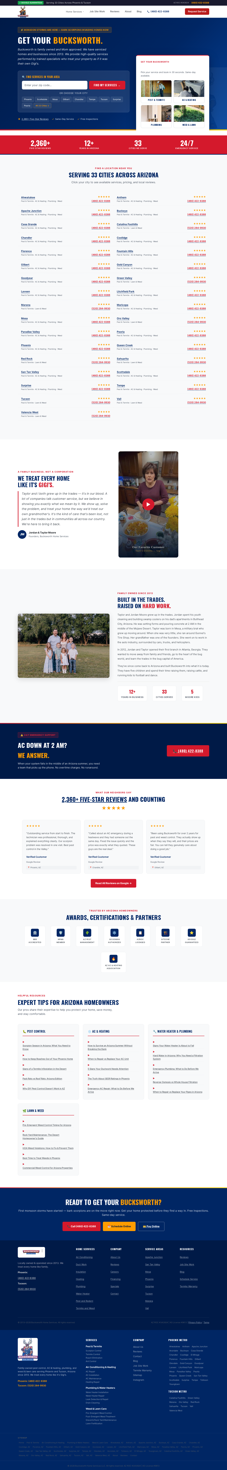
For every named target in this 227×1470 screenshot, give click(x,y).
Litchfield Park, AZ (127, 1447)
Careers (115, 1271)
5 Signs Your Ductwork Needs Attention (108, 1068)
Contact (115, 1293)
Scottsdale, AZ (60, 1451)
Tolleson (204, 1380)
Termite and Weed (85, 1308)
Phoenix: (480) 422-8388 (32, 1381)
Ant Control (91, 1361)
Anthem (121, 197)
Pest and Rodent (84, 1301)
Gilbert (66, 99)
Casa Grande (29, 224)
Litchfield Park (125, 291)
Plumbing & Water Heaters (100, 1387)
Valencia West (29, 412)
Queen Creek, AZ (26, 1451)
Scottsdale (42, 99)
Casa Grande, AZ (179, 1442)
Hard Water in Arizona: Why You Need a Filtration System (178, 1057)
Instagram (138, 1379)
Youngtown (174, 1384)
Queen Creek (125, 345)
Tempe (92, 99)
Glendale (173, 1363)
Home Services (74, 11)
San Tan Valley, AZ (43, 1451)
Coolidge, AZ (24, 1447)
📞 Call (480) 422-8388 (81, 1226)
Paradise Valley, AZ (170, 1447)
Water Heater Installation (97, 1392)
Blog (139, 11)
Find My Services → (107, 85)
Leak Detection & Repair (97, 1399)
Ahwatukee (28, 197)
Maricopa (122, 304)
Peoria (27, 105)
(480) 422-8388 (200, 2)
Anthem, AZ (131, 1442)
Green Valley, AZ (192, 1451)
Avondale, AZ (112, 1451)
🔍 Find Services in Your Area (41, 77)
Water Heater (83, 1293)
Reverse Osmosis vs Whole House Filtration (175, 1082)
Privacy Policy (195, 1322)
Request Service (197, 11)
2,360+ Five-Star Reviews (35, 119)
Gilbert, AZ (68, 1447)
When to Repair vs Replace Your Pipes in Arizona (177, 1092)
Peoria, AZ (185, 1447)
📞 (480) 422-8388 (188, 750)
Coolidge (122, 237)
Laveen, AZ (111, 1447)
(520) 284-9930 (196, 227)
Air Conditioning (84, 1257)
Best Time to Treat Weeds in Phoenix (41, 1158)
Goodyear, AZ (98, 1447)
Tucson (104, 99)
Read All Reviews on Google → (113, 883)
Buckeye (122, 210)
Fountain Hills (125, 251)
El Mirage (195, 1355)
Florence (26, 251)
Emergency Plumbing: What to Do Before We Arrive (176, 1070)
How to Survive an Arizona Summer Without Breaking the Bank (110, 1047)
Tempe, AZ (86, 1451)
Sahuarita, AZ (65, 1455)
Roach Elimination (94, 1358)
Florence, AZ (38, 1447)
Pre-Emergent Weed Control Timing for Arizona (47, 1125)
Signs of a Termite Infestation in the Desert (44, 1068)
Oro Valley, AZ (37, 1455)
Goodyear (27, 278)
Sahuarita (123, 358)
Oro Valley (123, 318)
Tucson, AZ (78, 1455)
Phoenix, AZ (197, 1447)
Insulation (81, 1271)
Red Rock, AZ (51, 1455)
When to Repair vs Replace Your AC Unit (108, 1058)
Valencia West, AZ (102, 1455)
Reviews (114, 11)
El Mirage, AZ (140, 1451)
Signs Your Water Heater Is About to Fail (173, 1045)
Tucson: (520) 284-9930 (32, 1385)
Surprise (117, 99)
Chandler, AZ (194, 1442)
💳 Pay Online (151, 1226)
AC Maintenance (93, 1378)
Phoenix (28, 99)
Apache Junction (31, 210)
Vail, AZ (89, 1455)
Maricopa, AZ (143, 1447)
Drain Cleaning (93, 1402)
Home (21, 1442)
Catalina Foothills (127, 224)
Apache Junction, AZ (147, 1442)
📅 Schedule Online (119, 1226)
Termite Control (93, 1354)
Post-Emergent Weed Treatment (100, 1416)
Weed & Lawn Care (96, 1408)
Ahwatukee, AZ (117, 1442)
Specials (115, 1286)
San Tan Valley (30, 372)
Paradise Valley (30, 331)
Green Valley (124, 278)
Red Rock (27, 358)
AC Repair (90, 1371)
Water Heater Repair (95, 1396)
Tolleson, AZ (126, 1451)
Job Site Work (97, 11)
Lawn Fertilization (94, 1423)
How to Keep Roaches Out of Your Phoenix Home (48, 1058)
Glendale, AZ (99, 1451)
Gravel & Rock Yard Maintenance (101, 1420)
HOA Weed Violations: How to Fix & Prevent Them (48, 1148)
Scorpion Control (93, 1350)
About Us (115, 1257)
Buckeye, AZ (164, 1442)
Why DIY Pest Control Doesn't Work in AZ (44, 1088)
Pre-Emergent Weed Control (99, 1413)
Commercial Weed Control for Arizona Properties (48, 1168)
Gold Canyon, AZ (82, 1447)
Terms (206, 1322)
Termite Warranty (188, 1286)
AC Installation (92, 1375)
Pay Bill (178, 11)
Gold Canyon (124, 264)
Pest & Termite (94, 1346)
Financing (115, 1279)
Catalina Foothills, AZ (173, 1451)
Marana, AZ (23, 1455)
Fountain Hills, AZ (53, 1447)
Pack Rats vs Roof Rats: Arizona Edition (42, 1078)
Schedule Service (189, 1279)
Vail (119, 398)
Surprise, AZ (74, 1451)
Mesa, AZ (155, 1447)
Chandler (79, 99)
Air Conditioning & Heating (101, 1367)
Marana (25, 304)
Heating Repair (93, 1382)
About (128, 11)
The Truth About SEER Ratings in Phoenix (109, 1078)
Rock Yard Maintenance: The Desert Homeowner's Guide (41, 1136)
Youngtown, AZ (155, 1451)
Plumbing (80, 1286)
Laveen (25, 291)
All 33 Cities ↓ (42, 105)
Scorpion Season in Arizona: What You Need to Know (46, 1047)
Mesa (55, 99)
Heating (80, 1279)
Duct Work (81, 1264)
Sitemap (137, 1375)
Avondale (173, 1350)
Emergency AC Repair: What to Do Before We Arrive (111, 1090)
